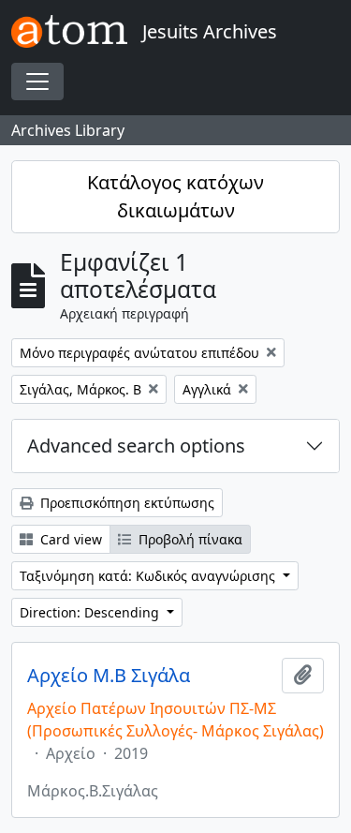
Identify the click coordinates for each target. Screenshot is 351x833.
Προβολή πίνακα (188, 539)
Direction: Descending (91, 612)
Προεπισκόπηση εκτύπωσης (125, 503)
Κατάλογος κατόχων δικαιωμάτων (175, 196)
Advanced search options (136, 445)
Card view (69, 539)
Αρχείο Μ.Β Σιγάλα (108, 675)
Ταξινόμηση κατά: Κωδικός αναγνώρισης (149, 576)
